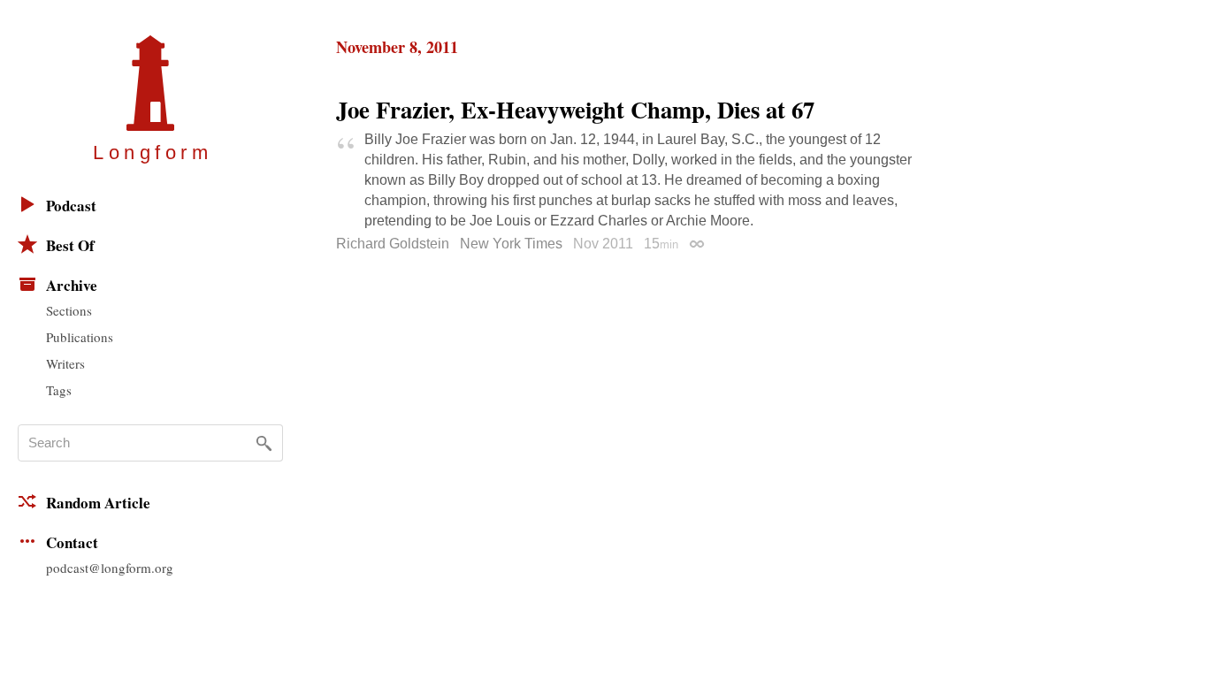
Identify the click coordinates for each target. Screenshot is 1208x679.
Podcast (71, 206)
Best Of (70, 245)
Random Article (98, 503)
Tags (59, 390)
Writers (65, 363)
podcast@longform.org (109, 567)
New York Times (511, 243)
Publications (79, 337)
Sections (69, 310)
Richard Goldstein (392, 243)
